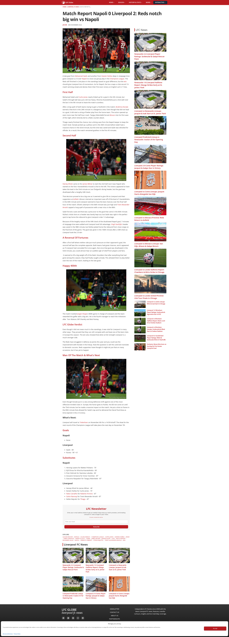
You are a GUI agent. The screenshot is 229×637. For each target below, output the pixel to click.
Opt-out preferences (8, 633)
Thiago (82, 499)
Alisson (112, 115)
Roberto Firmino (86, 494)
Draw (127, 537)
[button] (111, 2)
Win (124, 540)
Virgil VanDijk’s (117, 224)
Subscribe (96, 527)
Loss (113, 538)
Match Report (121, 538)
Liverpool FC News (73, 7)
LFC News (141, 30)
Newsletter (114, 609)
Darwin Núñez (107, 76)
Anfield (75, 199)
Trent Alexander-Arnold (113, 540)
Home (64, 7)
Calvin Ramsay (71, 496)
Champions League (117, 79)
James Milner (87, 184)
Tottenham (84, 422)
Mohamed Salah (81, 76)
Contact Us (114, 612)
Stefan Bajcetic (98, 540)
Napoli (84, 79)
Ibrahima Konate (122, 107)
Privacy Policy (17, 633)
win (125, 81)
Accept (215, 628)
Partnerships (114, 619)
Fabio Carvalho (71, 494)
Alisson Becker (68, 537)
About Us (114, 616)
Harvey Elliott (68, 184)
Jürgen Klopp (82, 314)
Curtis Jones (83, 97)
